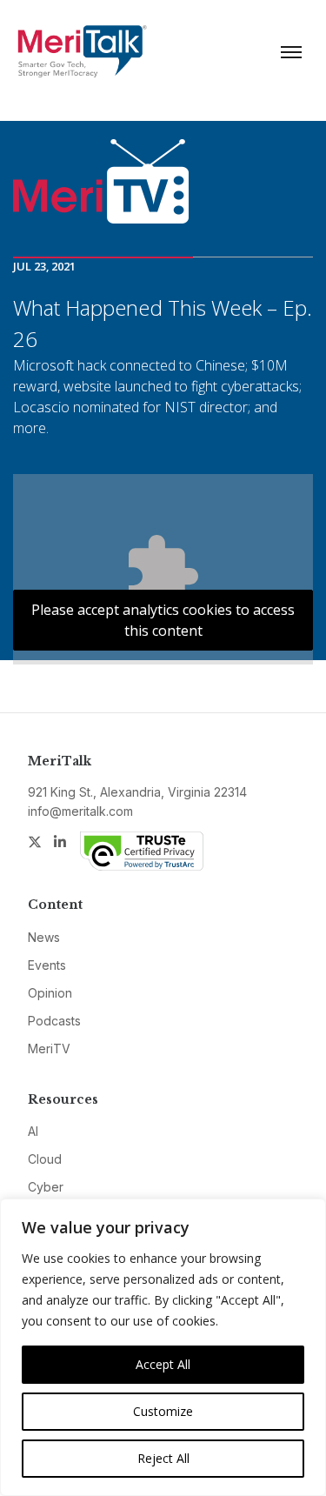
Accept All (163, 1364)
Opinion (50, 992)
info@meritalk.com (80, 811)
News (44, 937)
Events (47, 965)
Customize (163, 1411)
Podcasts (54, 1020)
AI (33, 1131)
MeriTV (49, 1048)
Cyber (45, 1186)
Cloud (45, 1159)
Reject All (163, 1458)
